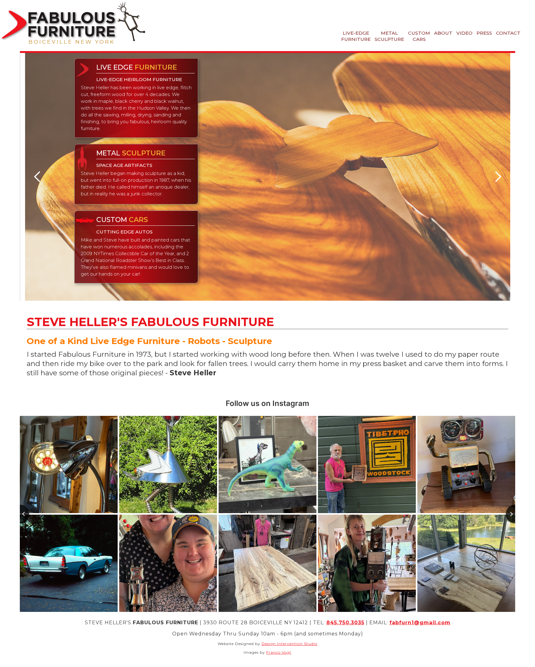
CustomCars (419, 36)
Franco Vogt (278, 652)
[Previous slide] (20, 514)
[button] (37, 177)
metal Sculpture (389, 36)
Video (464, 33)
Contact (508, 33)
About (443, 33)
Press (484, 33)
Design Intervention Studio (289, 643)
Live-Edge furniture (356, 36)
